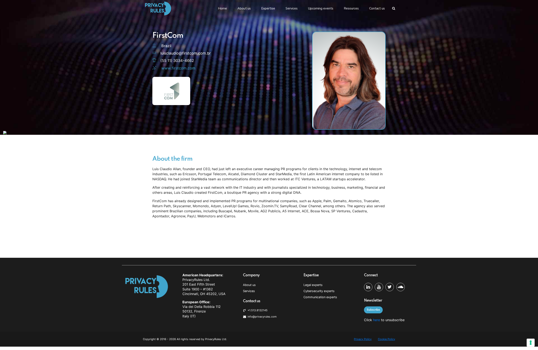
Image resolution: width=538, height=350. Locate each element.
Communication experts (320, 297)
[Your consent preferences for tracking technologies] (531, 343)
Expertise (268, 8)
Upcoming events (320, 8)
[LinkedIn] (368, 287)
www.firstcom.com (178, 68)
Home (222, 8)
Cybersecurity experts (319, 291)
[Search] (393, 8)
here (376, 320)
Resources (351, 8)
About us (244, 8)
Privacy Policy (363, 339)
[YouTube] (379, 287)
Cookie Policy (386, 339)
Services (292, 8)
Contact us (377, 8)
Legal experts (313, 285)
